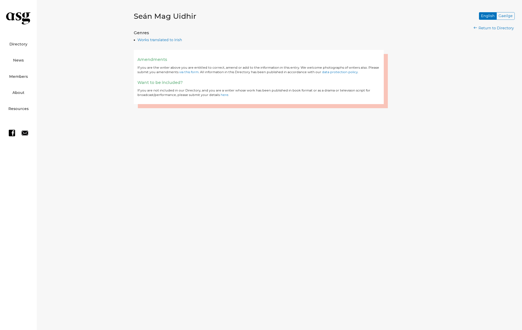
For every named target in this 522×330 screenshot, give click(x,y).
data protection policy (340, 72)
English (488, 16)
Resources (18, 109)
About (18, 92)
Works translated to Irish (159, 40)
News (18, 60)
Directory (18, 44)
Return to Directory (496, 28)
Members (18, 76)
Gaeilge (506, 16)
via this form (189, 72)
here (224, 95)
